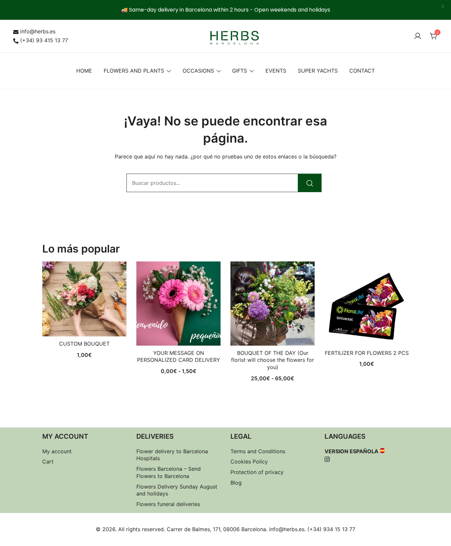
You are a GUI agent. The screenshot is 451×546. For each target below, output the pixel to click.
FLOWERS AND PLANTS (134, 70)
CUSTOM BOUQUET (84, 343)
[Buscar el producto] (310, 183)
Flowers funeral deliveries (168, 504)
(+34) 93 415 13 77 (44, 40)
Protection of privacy (257, 472)
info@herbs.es (37, 31)
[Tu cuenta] (418, 36)
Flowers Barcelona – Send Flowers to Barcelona (168, 472)
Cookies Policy (249, 461)
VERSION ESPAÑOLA (351, 451)
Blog (236, 482)
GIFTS (239, 70)
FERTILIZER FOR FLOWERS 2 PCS (367, 353)
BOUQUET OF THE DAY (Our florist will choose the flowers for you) (272, 360)
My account (57, 451)
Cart (47, 461)
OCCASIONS (198, 70)
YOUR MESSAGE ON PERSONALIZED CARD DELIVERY (178, 356)
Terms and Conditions (257, 451)
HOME (84, 70)
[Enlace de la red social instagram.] (327, 458)
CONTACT (362, 70)
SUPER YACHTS (318, 70)
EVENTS (275, 70)
